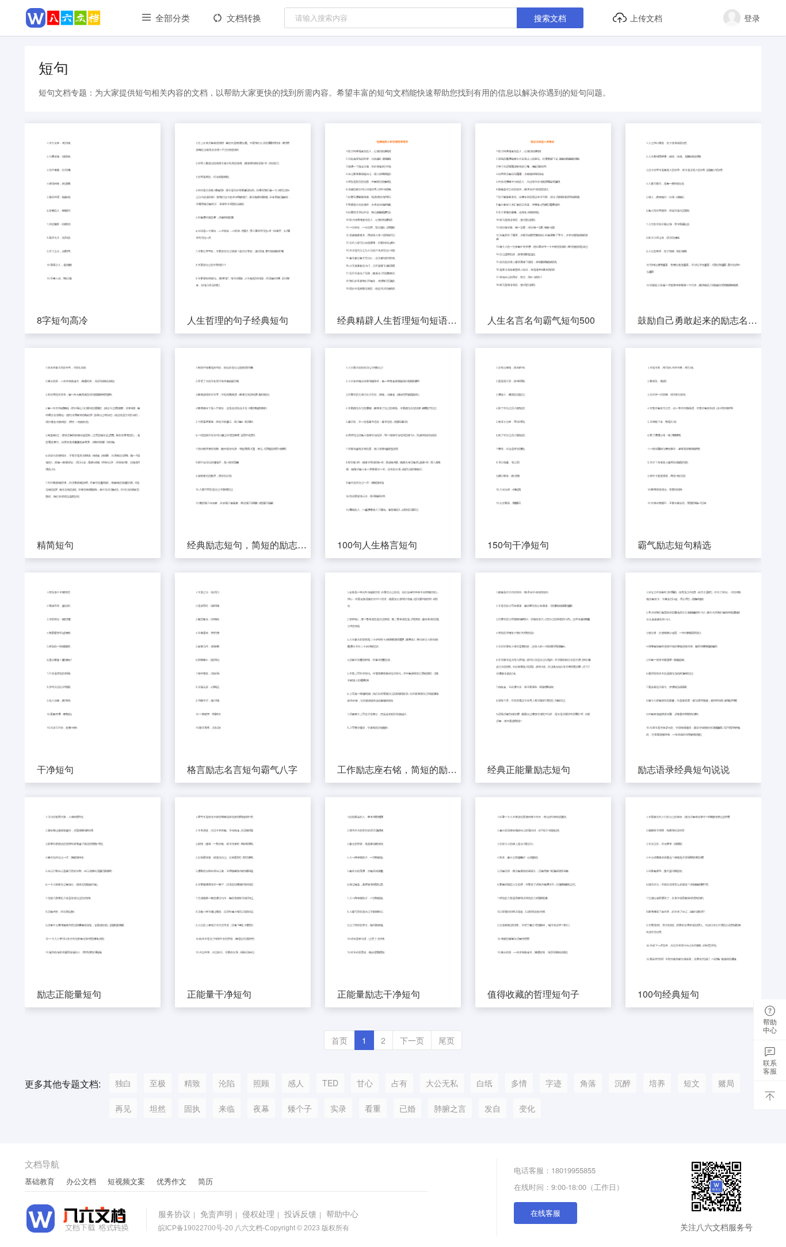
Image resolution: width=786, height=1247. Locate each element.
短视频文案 (126, 1181)
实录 (338, 1108)
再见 (123, 1108)
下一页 (412, 1040)
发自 (492, 1108)
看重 (373, 1108)
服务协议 (176, 1213)
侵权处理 (260, 1213)
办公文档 (81, 1181)
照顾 (261, 1083)
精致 (192, 1083)
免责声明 (218, 1213)
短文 (692, 1083)
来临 (227, 1108)
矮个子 (300, 1108)
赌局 (726, 1083)
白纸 (484, 1083)
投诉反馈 (302, 1213)
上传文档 (646, 18)
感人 (296, 1083)
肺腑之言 (450, 1108)
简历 (205, 1181)
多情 (519, 1083)
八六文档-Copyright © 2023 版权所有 (253, 1228)
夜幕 (261, 1108)
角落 (588, 1083)
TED (330, 1083)
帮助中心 (342, 1213)
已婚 (407, 1108)
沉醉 (623, 1083)
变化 (527, 1108)
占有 (399, 1083)
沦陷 (227, 1083)
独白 (123, 1083)
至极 (158, 1083)
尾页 (446, 1040)
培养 (657, 1083)
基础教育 (40, 1181)
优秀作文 (171, 1181)
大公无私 (442, 1083)
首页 (339, 1040)
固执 (192, 1108)
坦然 (158, 1108)
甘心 (365, 1083)
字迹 (553, 1083)
